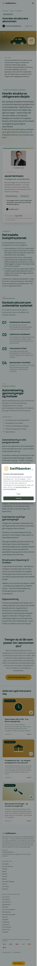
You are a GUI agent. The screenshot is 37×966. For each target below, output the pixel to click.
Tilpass (18, 494)
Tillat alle (18, 498)
